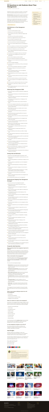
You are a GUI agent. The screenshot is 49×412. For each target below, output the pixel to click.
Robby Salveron (9, 8)
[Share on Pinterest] (11, 347)
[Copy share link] (8, 347)
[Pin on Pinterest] (39, 8)
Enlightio (6, 1)
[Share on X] (38, 8)
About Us (19, 403)
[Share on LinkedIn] (16, 347)
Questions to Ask (9, 3)
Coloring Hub (9, 407)
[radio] (7, 344)
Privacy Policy (28, 403)
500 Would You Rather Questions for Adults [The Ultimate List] (37, 16)
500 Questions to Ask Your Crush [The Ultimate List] (37, 14)
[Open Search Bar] (44, 1)
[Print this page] (18, 347)
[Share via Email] (19, 347)
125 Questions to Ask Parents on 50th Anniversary (37, 18)
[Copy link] (41, 8)
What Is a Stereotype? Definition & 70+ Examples (37, 22)
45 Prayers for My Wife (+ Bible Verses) (36, 20)
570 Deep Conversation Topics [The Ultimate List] (36, 24)
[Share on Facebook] (37, 8)
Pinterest (38, 403)
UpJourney (12, 407)
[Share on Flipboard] (14, 347)
